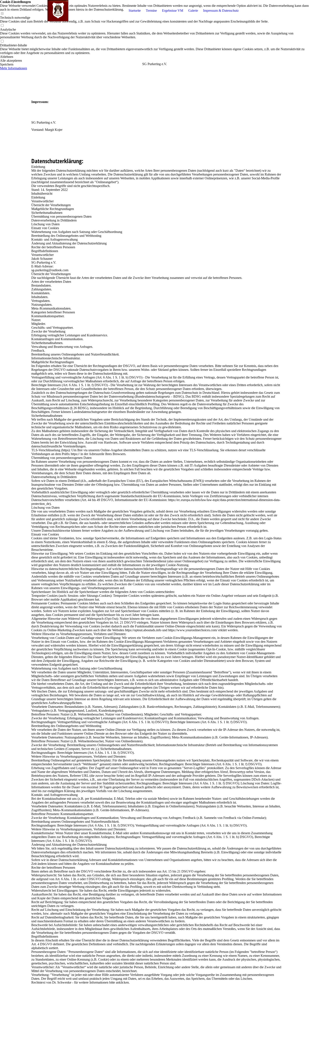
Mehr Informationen (13, 68)
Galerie (193, 10)
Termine (151, 10)
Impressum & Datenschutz (221, 10)
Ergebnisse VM (172, 10)
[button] (156, 57)
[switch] (2, 25)
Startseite (135, 10)
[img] (58, 10)
